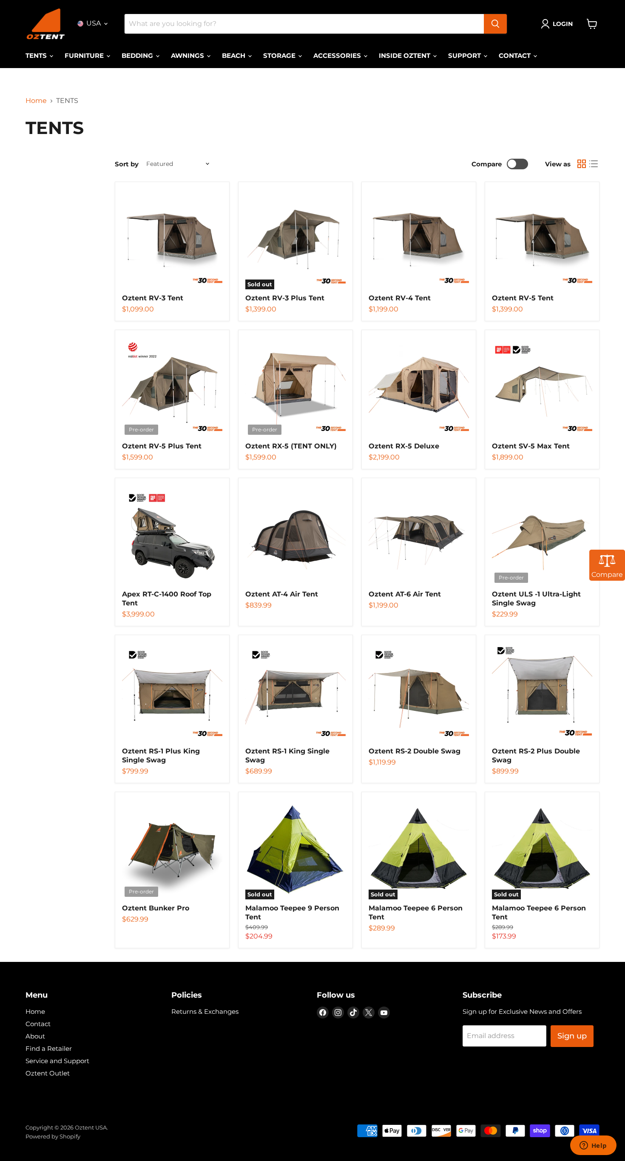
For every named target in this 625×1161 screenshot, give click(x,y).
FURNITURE (85, 55)
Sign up (572, 1036)
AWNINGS (188, 55)
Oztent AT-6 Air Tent (405, 594)
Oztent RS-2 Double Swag (414, 751)
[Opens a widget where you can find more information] (593, 1146)
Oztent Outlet (48, 1073)
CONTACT (515, 55)
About (35, 1036)
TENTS (37, 55)
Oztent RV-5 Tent (523, 298)
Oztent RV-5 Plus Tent (162, 446)
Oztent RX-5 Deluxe (404, 446)
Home (36, 101)
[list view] (593, 164)
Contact (38, 1024)
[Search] (495, 24)
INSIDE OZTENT (405, 55)
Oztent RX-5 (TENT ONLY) (291, 446)
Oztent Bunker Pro (155, 908)
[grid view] (582, 164)
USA (93, 23)
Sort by (127, 164)
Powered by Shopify (53, 1136)
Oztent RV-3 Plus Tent (284, 298)
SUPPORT (465, 55)
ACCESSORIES (338, 55)
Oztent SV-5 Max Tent (531, 446)
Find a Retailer (49, 1048)
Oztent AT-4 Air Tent (281, 594)
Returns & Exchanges (205, 1011)
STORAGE (280, 55)
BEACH (234, 55)
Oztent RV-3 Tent (152, 298)
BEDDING (138, 55)
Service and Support (57, 1061)
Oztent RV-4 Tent (400, 298)
